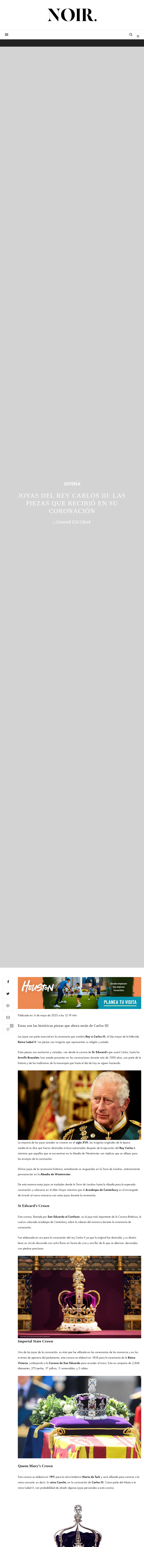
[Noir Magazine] (72, 14)
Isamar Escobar (73, 522)
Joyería (72, 484)
